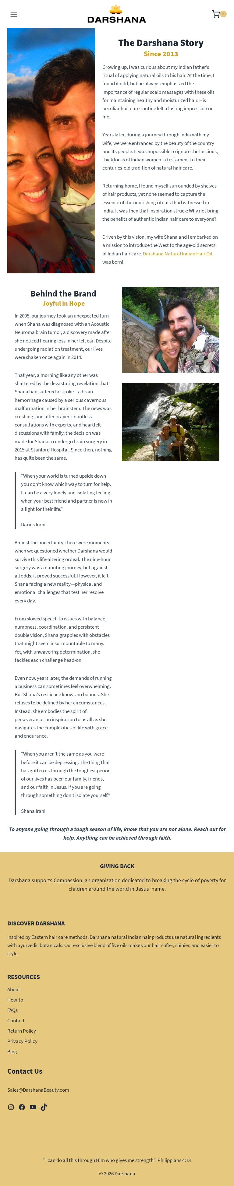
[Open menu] (14, 14)
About (13, 989)
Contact (16, 1020)
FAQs (12, 1010)
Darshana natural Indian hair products (130, 937)
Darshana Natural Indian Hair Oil (177, 253)
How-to (15, 999)
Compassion (68, 880)
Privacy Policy (22, 1041)
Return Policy (21, 1030)
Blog (12, 1051)
